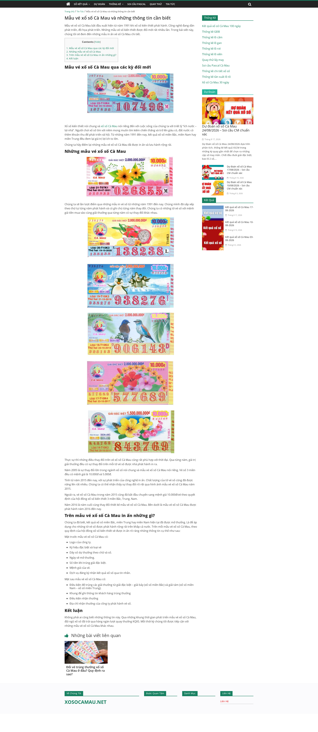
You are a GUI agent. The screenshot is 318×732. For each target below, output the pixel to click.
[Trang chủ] (68, 4)
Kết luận (72, 58)
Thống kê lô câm (212, 37)
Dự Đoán (99, 4)
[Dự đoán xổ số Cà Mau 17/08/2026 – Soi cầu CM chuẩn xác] (213, 167)
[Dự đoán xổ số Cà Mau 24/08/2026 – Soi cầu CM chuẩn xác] (227, 99)
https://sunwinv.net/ (12, 725)
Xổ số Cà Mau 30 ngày (215, 82)
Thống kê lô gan (212, 43)
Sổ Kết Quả (80, 4)
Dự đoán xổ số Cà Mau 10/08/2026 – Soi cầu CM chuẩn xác (239, 185)
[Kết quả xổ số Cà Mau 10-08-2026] (213, 222)
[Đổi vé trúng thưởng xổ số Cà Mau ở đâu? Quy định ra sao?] (86, 643)
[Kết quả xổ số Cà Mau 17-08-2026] (213, 207)
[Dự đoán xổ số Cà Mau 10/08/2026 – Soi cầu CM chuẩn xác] (213, 182)
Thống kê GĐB (211, 31)
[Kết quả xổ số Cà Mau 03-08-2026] (213, 237)
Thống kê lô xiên (212, 54)
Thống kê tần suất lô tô (216, 77)
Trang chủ (69, 11)
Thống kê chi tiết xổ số (216, 71)
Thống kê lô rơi (211, 48)
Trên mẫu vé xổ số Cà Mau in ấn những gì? (91, 55)
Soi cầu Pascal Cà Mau (216, 65)
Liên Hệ (224, 701)
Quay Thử (156, 4)
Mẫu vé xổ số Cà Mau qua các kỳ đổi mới (90, 48)
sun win (16, 730)
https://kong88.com (33, 715)
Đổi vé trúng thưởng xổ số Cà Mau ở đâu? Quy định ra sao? (85, 670)
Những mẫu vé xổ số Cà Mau (83, 51)
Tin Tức (170, 4)
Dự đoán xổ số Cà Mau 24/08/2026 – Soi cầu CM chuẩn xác (225, 130)
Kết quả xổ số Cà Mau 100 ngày (221, 26)
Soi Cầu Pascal (136, 4)
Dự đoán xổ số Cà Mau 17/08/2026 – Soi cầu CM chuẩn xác (239, 170)
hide (97, 41)
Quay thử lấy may (213, 60)
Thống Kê (115, 4)
